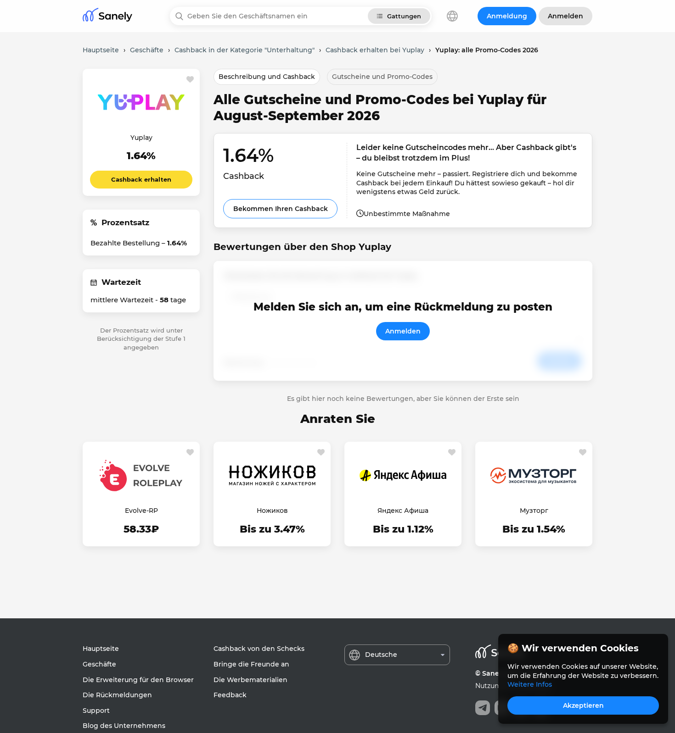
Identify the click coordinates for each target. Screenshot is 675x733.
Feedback (230, 695)
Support (96, 710)
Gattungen (404, 16)
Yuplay (141, 137)
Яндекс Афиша (402, 510)
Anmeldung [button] (507, 16)
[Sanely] (107, 16)
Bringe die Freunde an (251, 664)
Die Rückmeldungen (117, 695)
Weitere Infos (529, 684)
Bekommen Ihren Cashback (280, 209)
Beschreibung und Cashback (267, 76)
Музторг (534, 510)
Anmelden (403, 331)
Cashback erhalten (141, 179)
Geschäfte (99, 664)
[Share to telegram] (482, 707)
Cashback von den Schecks (259, 648)
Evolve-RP (141, 510)
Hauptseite (101, 648)
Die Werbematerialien (250, 680)
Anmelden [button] (565, 16)
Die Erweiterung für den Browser (138, 680)
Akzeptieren (583, 705)
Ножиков (272, 510)
